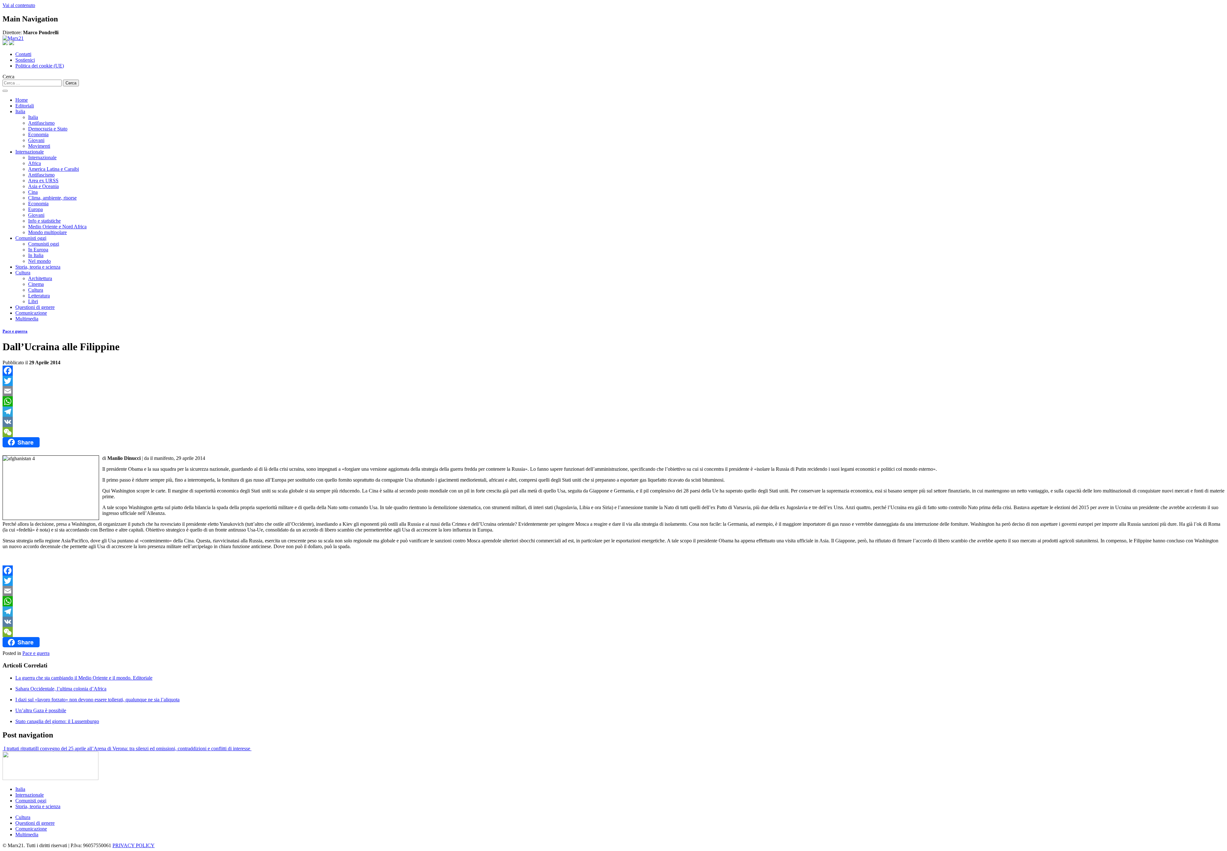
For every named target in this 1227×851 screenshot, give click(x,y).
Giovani (36, 140)
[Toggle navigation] (5, 91)
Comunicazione (31, 313)
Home (21, 100)
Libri (33, 301)
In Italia (35, 255)
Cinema (36, 284)
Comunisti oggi (30, 238)
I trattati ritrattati (19, 748)
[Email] (613, 391)
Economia (38, 134)
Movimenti (39, 146)
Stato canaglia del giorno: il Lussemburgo (57, 721)
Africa (34, 163)
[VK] (613, 422)
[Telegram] (613, 411)
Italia (20, 111)
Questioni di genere (35, 307)
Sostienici (25, 60)
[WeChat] (613, 432)
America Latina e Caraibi (53, 169)
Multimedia (26, 318)
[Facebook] (613, 371)
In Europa (38, 249)
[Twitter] (613, 381)
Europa (35, 209)
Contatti (23, 54)
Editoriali (24, 105)
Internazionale (29, 151)
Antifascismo (41, 123)
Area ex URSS (43, 180)
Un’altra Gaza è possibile (40, 710)
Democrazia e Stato (47, 128)
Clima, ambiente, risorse (52, 198)
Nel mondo (39, 261)
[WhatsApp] (613, 401)
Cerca (8, 76)
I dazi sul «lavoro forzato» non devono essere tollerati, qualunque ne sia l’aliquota (97, 699)
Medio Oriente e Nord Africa (57, 226)
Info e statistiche (44, 221)
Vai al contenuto (19, 5)
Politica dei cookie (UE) (39, 65)
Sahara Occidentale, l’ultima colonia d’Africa (60, 688)
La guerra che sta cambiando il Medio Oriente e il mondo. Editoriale (83, 678)
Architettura (40, 278)
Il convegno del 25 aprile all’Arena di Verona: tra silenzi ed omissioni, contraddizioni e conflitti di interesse (143, 748)
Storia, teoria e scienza (37, 267)
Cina (33, 192)
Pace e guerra (15, 331)
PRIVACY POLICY (133, 845)
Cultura (22, 272)
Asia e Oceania (43, 186)
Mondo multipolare (47, 232)
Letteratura (39, 295)
